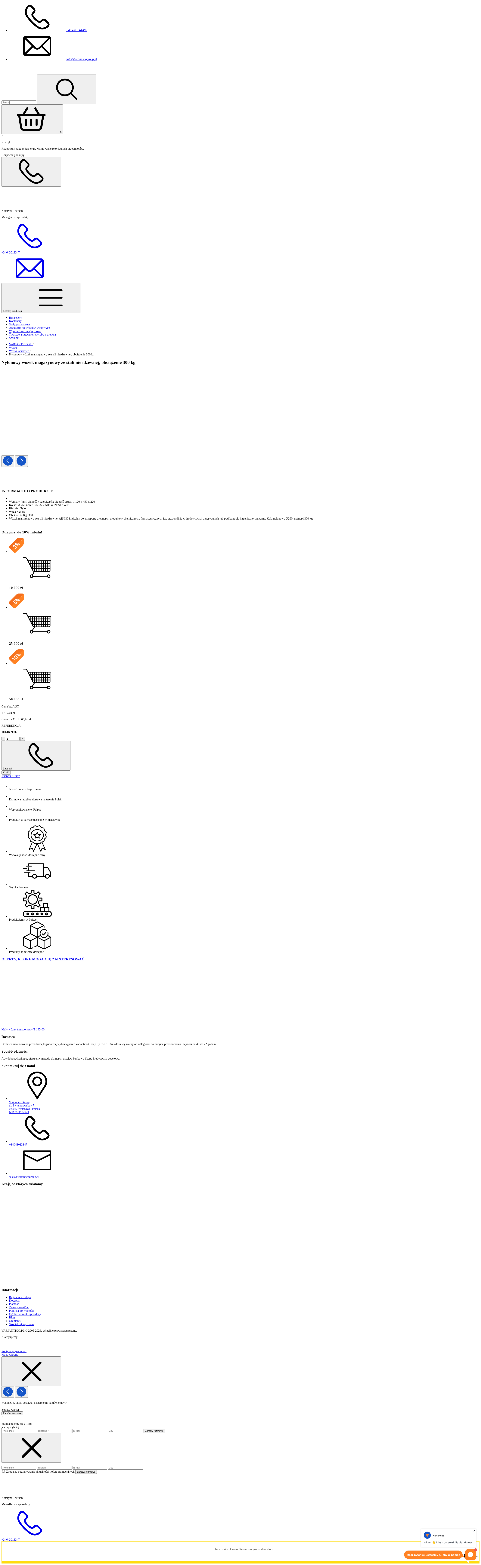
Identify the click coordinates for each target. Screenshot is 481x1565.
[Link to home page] (23, 72)
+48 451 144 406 (76, 30)
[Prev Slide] (8, 461)
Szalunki (14, 337)
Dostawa (14, 1300)
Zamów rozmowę (12, 1413)
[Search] (66, 89)
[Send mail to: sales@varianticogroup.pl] (30, 281)
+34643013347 (11, 776)
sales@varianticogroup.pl (81, 59)
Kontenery (15, 321)
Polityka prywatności (21, 1310)
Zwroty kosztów (19, 1307)
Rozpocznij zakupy (13, 155)
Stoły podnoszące (19, 324)
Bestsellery (15, 317)
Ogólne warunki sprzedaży (25, 1314)
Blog (12, 1317)
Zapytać (8, 768)
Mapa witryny (10, 1354)
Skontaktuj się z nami (21, 1324)
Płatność (14, 1304)
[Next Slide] (21, 461)
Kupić (6, 772)
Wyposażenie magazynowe (25, 331)
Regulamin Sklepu (20, 1297)
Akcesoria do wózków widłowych (29, 327)
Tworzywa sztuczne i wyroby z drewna (32, 334)
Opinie (14, 1320)
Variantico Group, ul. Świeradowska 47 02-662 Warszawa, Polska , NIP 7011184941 (25, 1107)
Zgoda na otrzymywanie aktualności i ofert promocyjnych (40, 1471)
